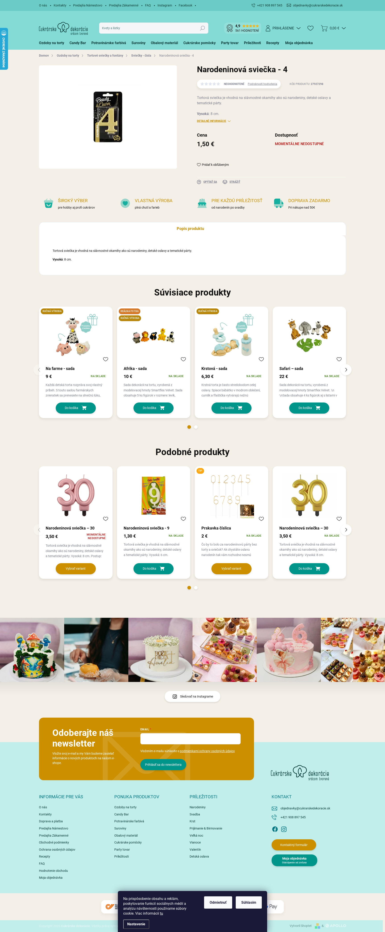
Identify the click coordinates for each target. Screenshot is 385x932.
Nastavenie (136, 924)
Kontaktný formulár (293, 845)
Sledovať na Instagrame (196, 696)
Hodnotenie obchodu (53, 870)
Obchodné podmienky (54, 842)
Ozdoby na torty (125, 807)
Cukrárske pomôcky (128, 842)
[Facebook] (275, 828)
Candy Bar (121, 814)
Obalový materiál (126, 835)
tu (161, 913)
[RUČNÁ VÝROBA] (76, 336)
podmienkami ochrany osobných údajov (207, 751)
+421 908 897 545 (293, 817)
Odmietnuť (218, 902)
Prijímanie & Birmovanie (206, 828)
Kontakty (60, 5)
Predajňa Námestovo (87, 5)
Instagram (165, 5)
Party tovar (122, 849)
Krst (192, 821)
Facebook (185, 5)
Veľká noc (196, 835)
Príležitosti (121, 856)
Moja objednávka (51, 877)
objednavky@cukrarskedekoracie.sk (305, 808)
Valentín (195, 849)
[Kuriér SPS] (114, 907)
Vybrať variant (76, 568)
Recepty (44, 856)
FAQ (148, 5)
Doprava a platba (51, 821)
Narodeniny (198, 807)
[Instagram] (284, 828)
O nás (43, 5)
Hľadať (202, 28)
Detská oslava (199, 856)
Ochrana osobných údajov (57, 849)
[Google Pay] (270, 907)
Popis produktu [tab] (190, 228)
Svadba (195, 814)
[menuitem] (53, 43)
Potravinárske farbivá (129, 821)
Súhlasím (248, 902)
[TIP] (231, 495)
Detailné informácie (211, 121)
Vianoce (195, 842)
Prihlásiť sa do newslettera (163, 764)
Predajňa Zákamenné (123, 5)
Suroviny (120, 828)
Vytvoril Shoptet (301, 926)
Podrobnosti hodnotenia (262, 84)
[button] (189, 427)
